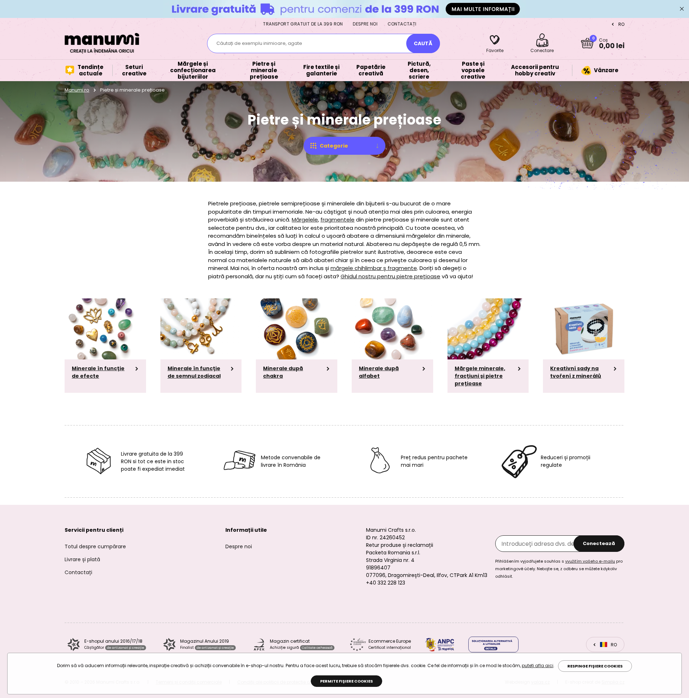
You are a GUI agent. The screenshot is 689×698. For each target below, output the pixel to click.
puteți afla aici (537, 665)
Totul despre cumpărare (95, 546)
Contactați (402, 24)
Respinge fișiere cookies (595, 666)
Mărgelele (305, 219)
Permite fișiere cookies (346, 681)
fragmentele (337, 219)
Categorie (334, 145)
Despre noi (365, 24)
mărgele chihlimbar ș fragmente (374, 268)
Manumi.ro (77, 90)
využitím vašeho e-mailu (590, 561)
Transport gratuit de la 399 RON (303, 24)
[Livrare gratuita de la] (344, 8)
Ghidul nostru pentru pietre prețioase (390, 276)
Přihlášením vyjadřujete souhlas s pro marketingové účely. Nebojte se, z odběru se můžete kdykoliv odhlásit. (559, 568)
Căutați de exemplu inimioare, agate (259, 43)
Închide (681, 9)
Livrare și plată (82, 559)
